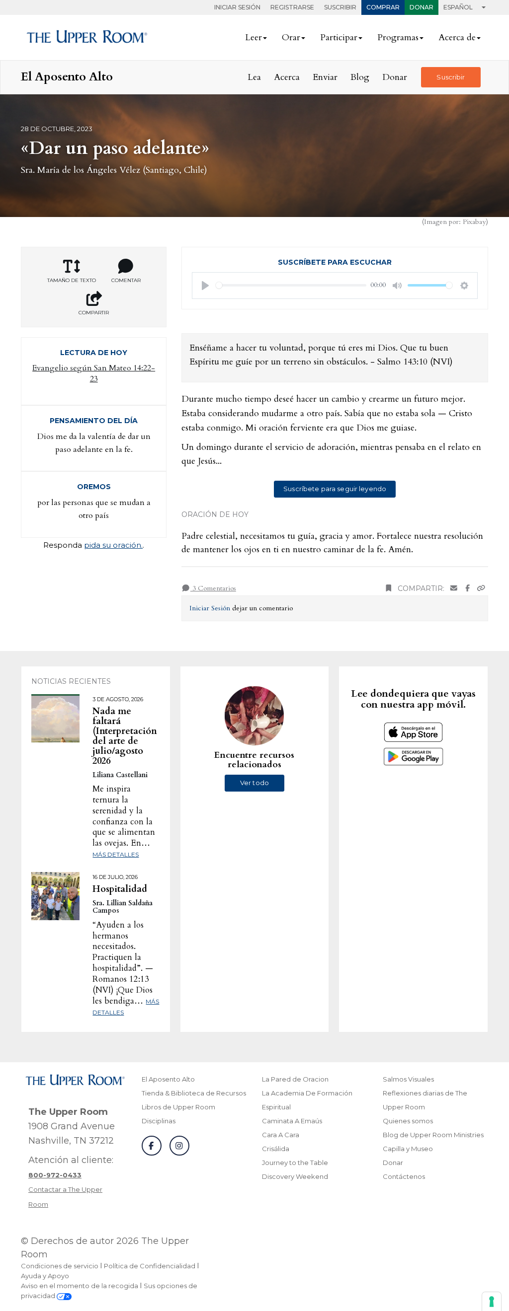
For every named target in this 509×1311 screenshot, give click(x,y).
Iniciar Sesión (237, 7)
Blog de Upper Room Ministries (433, 1135)
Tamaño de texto (71, 280)
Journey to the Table (295, 1162)
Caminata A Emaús (292, 1121)
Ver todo (254, 783)
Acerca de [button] (457, 37)
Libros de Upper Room (178, 1107)
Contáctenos (404, 1176)
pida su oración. (113, 545)
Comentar (126, 280)
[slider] (291, 285)
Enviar (325, 77)
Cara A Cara (280, 1135)
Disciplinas (158, 1121)
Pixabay (474, 221)
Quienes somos (408, 1121)
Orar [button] (291, 37)
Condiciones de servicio (59, 1266)
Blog (359, 77)
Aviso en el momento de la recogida (79, 1286)
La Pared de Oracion (295, 1079)
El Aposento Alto (168, 1079)
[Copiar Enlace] (481, 588)
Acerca (287, 77)
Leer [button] (253, 37)
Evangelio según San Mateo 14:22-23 (93, 374)
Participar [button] (338, 37)
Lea (254, 77)
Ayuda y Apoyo (45, 1276)
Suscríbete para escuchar (335, 262)
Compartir (94, 312)
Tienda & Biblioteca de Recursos (194, 1093)
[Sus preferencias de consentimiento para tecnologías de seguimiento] (491, 1301)
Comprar (383, 7)
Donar (421, 7)
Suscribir (340, 7)
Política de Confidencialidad (149, 1266)
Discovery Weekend (295, 1176)
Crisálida (275, 1149)
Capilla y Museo (408, 1149)
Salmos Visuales (408, 1079)
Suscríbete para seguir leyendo (334, 489)
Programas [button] (398, 37)
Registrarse (292, 7)
